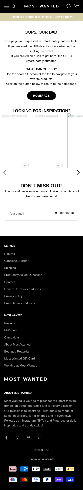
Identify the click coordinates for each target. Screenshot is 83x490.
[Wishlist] (69, 6)
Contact (9, 282)
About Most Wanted (17, 344)
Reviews (10, 323)
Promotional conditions (19, 303)
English (39, 450)
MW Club (10, 330)
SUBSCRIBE (65, 213)
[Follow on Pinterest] (28, 438)
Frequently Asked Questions (23, 274)
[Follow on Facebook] (6, 438)
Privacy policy (13, 296)
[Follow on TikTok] (39, 438)
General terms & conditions (22, 289)
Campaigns (12, 337)
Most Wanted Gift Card (19, 358)
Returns (9, 253)
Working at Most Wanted (20, 365)
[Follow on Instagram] (17, 438)
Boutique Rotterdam (17, 351)
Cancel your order (16, 260)
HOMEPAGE (41, 95)
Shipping (10, 267)
